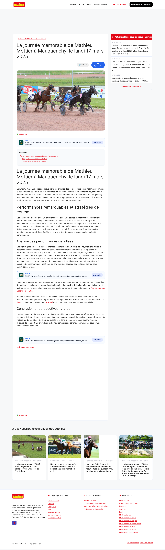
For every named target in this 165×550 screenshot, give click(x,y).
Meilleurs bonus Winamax (128, 532)
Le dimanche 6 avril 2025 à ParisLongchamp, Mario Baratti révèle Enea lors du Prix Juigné (27, 467)
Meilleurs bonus (125, 515)
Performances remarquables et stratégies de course (39, 156)
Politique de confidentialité (93, 509)
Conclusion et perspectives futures (34, 161)
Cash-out (122, 509)
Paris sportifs (124, 500)
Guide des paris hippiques (128, 503)
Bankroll (122, 512)
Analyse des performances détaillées (34, 159)
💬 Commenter (98, 65)
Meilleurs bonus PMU (127, 527)
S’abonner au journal (141, 4)
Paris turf (48, 302)
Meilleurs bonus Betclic (127, 518)
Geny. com (52, 507)
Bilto (49, 510)
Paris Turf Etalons (54, 515)
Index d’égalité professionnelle (95, 503)
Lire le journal (119, 4)
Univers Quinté (100, 4)
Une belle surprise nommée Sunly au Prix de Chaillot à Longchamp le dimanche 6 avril (63, 467)
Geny (19, 302)
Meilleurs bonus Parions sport (130, 524)
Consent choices (133, 543)
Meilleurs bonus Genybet (128, 521)
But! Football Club (54, 518)
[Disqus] (61, 385)
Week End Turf (53, 501)
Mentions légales (90, 500)
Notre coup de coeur (80, 4)
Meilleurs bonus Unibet (127, 529)
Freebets (122, 506)
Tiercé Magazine (54, 512)
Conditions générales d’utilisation (96, 506)
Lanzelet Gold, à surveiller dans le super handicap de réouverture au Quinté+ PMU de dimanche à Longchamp (99, 467)
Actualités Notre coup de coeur (32, 38)
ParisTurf (51, 504)
